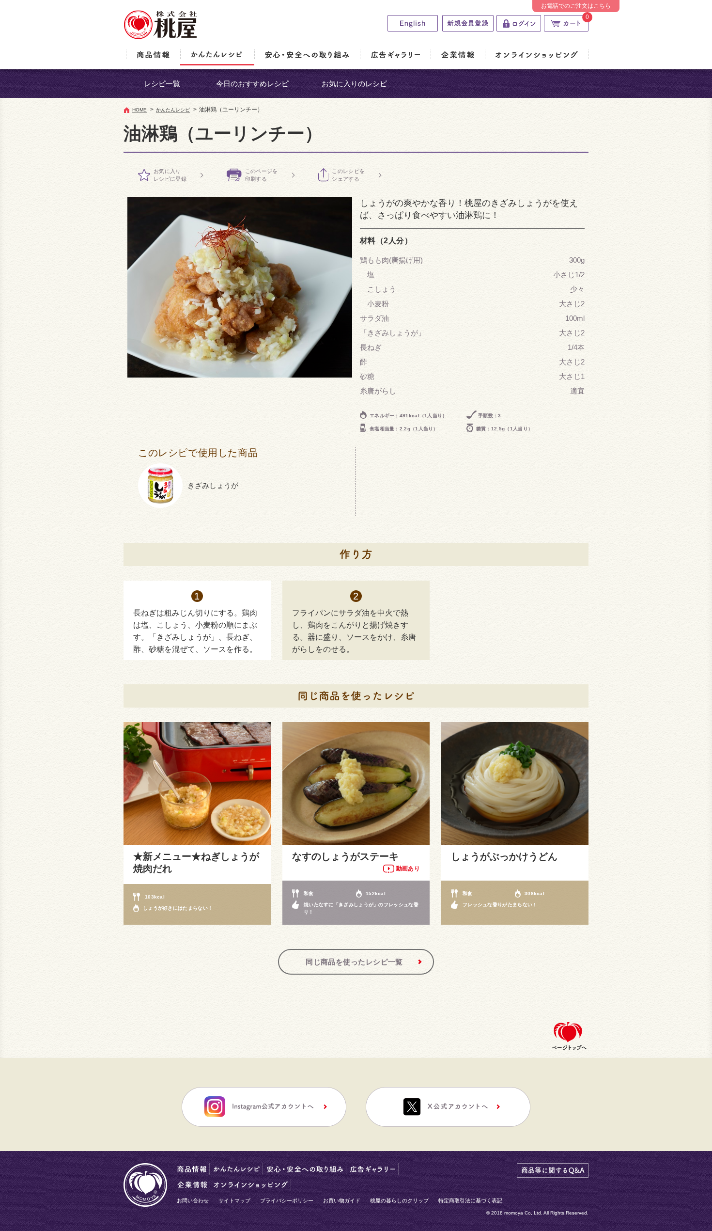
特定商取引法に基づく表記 (470, 1200)
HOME (139, 109)
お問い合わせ (193, 1200)
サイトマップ (234, 1200)
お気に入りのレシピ (354, 83)
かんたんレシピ (173, 109)
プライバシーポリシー (286, 1200)
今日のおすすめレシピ (252, 83)
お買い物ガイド (341, 1200)
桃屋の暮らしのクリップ (399, 1200)
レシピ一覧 (162, 83)
